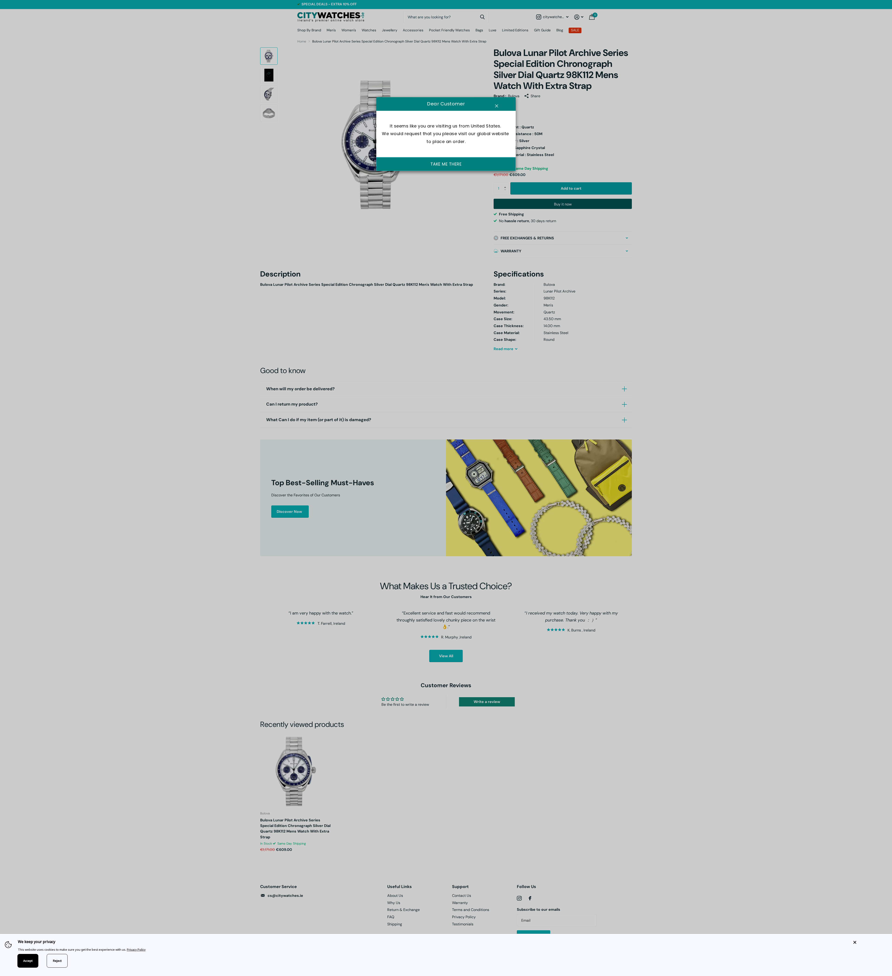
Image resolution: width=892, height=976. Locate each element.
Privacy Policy (136, 949)
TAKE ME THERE (446, 164)
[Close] (869, 942)
